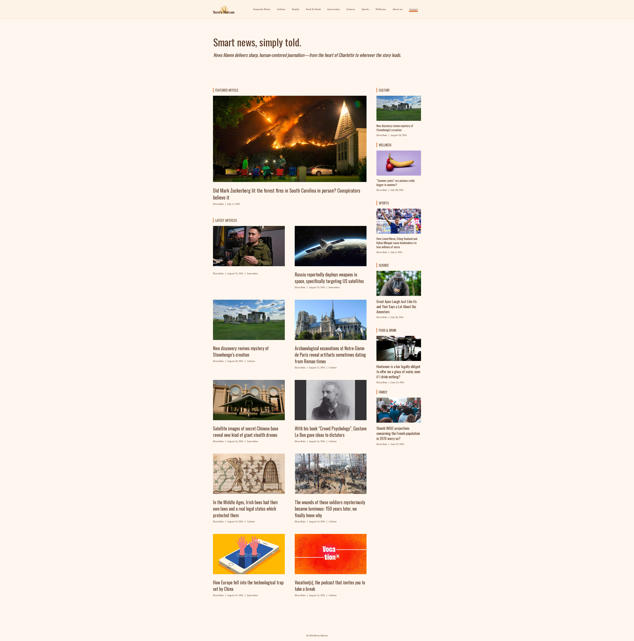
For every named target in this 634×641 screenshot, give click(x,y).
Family (295, 9)
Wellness (380, 9)
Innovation (333, 9)
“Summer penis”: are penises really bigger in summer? (395, 182)
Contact (413, 9)
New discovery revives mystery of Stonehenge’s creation (241, 351)
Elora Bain (381, 190)
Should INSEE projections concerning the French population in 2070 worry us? (398, 433)
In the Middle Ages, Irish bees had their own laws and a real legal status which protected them (245, 508)
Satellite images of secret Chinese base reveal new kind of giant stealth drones (245, 431)
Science (351, 9)
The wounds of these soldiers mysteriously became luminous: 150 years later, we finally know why (330, 508)
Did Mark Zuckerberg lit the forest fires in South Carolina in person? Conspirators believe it (286, 194)
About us (397, 9)
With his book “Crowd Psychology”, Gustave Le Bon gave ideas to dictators (331, 431)
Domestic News (261, 9)
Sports (365, 9)
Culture (281, 9)
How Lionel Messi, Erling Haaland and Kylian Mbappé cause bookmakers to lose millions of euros (396, 242)
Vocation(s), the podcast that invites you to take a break (330, 585)
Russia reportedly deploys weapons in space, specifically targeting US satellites (329, 277)
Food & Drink (313, 9)
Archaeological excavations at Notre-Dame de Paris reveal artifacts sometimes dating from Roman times (330, 354)
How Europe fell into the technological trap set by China (248, 585)
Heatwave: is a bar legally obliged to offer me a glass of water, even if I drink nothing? (398, 371)
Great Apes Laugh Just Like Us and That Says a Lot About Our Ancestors (396, 306)
